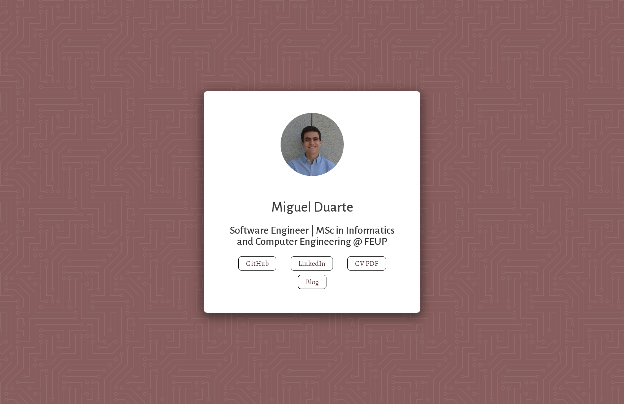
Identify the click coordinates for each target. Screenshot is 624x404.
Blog (312, 282)
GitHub (257, 263)
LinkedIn (311, 263)
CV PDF (366, 263)
